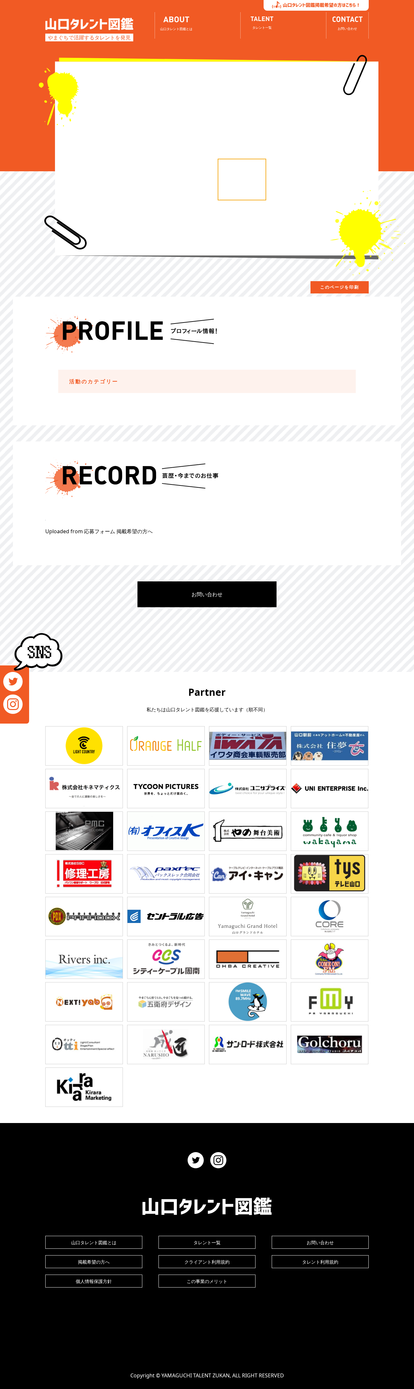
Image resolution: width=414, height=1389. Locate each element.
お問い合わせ (207, 594)
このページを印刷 (339, 287)
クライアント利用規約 (207, 1262)
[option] (242, 179)
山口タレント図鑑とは (93, 1242)
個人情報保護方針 (94, 1281)
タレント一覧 (207, 1242)
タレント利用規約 (320, 1262)
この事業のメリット (207, 1281)
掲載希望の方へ (94, 1262)
